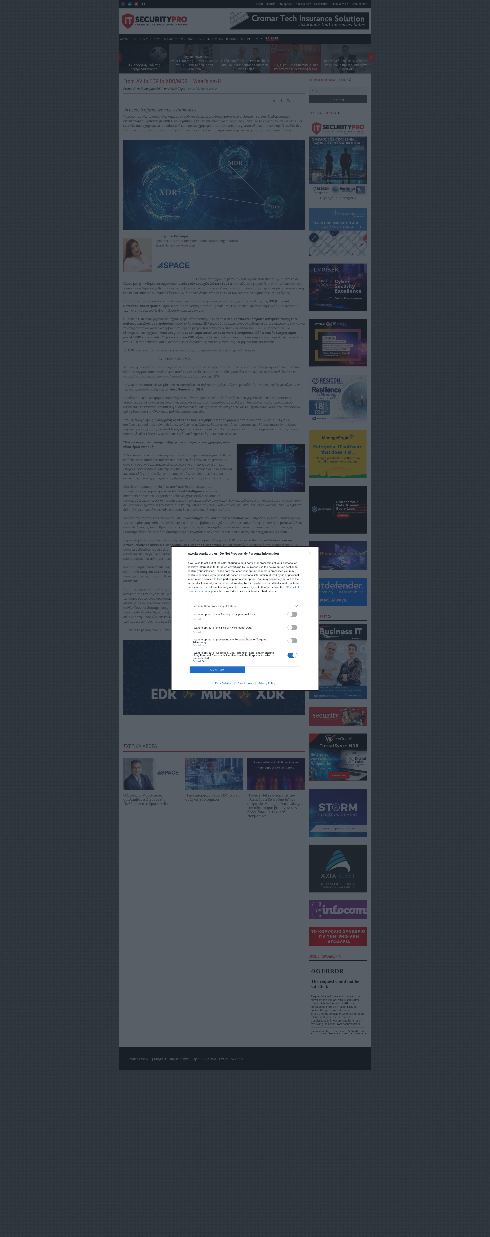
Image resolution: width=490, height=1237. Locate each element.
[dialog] (245, 618)
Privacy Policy (266, 683)
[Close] (311, 554)
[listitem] (245, 606)
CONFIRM (217, 669)
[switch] (292, 614)
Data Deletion (223, 683)
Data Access (245, 683)
